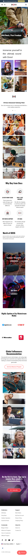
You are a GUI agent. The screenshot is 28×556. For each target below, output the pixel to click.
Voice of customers (5, 533)
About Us (17, 527)
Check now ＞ (10, 74)
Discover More (14, 261)
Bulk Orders (18, 512)
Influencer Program (6, 530)
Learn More (14, 293)
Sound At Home (5, 520)
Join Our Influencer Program (14, 366)
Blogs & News (4, 527)
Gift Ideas (3, 512)
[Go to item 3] (15, 110)
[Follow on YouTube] (9, 540)
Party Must (3, 515)
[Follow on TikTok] (13, 540)
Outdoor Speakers (5, 518)
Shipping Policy (19, 520)
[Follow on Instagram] (6, 540)
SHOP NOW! (21, 1)
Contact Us (18, 530)
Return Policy (18, 518)
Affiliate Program (5, 535)
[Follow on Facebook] (2, 540)
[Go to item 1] (12, 110)
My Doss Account (19, 515)
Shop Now (4, 39)
